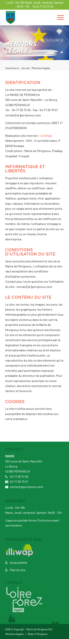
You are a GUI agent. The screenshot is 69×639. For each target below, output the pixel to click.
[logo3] (28, 17)
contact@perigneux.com (26, 487)
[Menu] (58, 17)
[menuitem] (49, 17)
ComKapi (46, 135)
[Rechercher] (49, 17)
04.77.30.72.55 (44, 6)
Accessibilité (18, 562)
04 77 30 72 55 (18, 476)
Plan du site (17, 570)
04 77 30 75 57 (18, 481)
